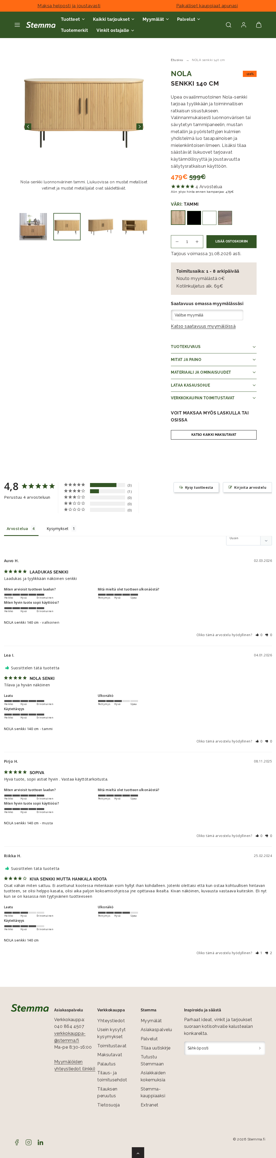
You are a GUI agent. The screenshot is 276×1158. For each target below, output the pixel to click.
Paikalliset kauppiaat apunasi (207, 5)
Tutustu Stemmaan (152, 1060)
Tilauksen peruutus (107, 1092)
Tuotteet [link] (70, 19)
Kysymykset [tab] (58, 528)
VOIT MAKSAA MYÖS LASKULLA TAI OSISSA (210, 416)
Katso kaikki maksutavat (213, 435)
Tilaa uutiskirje (156, 1048)
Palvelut (149, 1038)
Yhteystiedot (111, 1020)
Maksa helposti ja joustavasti (69, 5)
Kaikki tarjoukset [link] (111, 19)
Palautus (106, 1063)
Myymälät (151, 1020)
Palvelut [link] (186, 19)
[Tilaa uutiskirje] (260, 1048)
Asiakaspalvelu (156, 1029)
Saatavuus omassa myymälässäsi (207, 303)
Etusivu (177, 60)
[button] (17, 24)
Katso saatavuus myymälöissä (203, 326)
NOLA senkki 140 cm (21, 622)
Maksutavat (109, 1054)
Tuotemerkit (74, 30)
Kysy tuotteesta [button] (199, 487)
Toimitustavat (111, 1045)
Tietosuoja (108, 1105)
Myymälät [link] (153, 19)
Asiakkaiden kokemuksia (153, 1076)
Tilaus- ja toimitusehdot (112, 1076)
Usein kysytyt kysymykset (111, 1033)
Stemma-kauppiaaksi (153, 1092)
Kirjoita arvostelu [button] (250, 487)
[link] (243, 24)
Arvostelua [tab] (17, 528)
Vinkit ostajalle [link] (112, 30)
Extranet (149, 1105)
